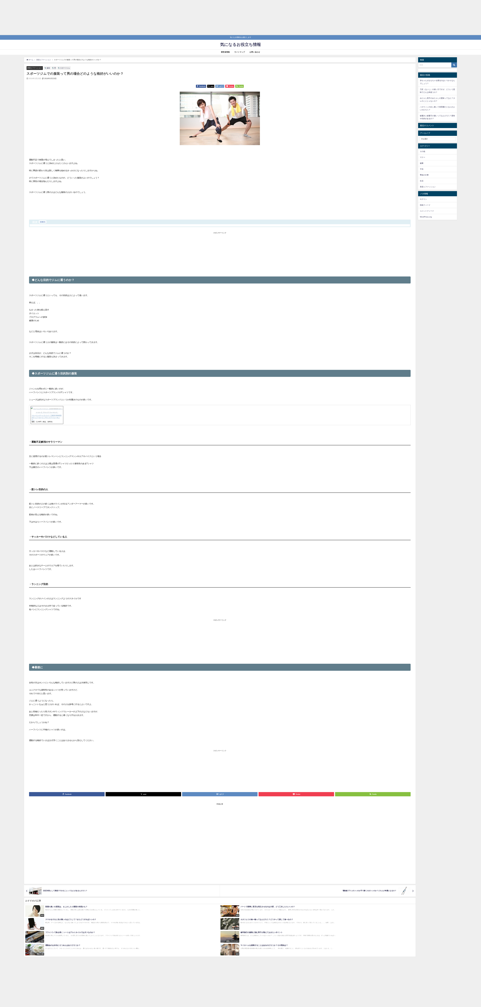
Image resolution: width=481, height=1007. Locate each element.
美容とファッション (34, 68)
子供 (421, 169)
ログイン (423, 199)
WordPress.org (426, 217)
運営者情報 (225, 52)
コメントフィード (427, 211)
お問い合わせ (255, 52)
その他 (422, 151)
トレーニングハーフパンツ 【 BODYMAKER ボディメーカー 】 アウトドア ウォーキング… (47, 417)
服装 (48, 68)
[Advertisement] (75, 17)
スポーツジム (65, 68)
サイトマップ (239, 52)
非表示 (42, 222)
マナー (422, 157)
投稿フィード (425, 205)
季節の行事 (424, 175)
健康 (421, 163)
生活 (421, 181)
